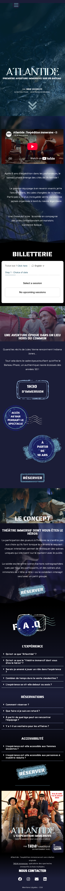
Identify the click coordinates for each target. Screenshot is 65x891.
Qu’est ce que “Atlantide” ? (21, 654)
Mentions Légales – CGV (32, 887)
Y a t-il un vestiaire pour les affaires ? (27, 726)
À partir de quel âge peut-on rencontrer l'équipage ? (28, 718)
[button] (32, 654)
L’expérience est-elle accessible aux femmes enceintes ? (31, 747)
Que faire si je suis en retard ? (23, 711)
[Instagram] (28, 879)
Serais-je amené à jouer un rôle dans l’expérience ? (33, 670)
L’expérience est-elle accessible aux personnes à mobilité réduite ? (33, 756)
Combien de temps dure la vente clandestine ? (32, 678)
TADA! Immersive (20, 863)
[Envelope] (37, 879)
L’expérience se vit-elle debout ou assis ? (29, 684)
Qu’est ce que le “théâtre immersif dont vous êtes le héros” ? (31, 661)
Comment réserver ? (17, 704)
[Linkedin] (45, 879)
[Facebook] (20, 879)
